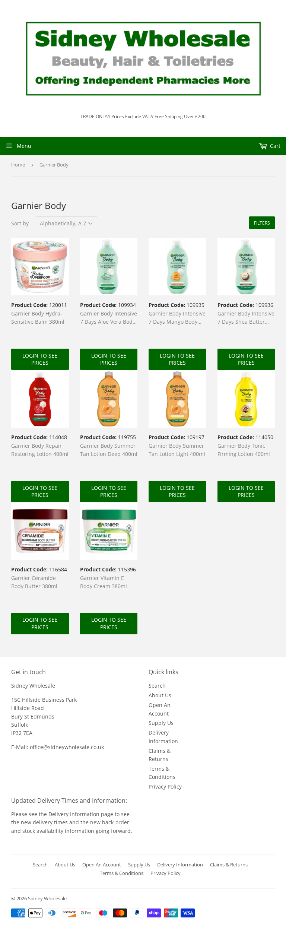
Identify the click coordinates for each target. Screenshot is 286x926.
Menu (24, 145)
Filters (262, 223)
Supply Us (161, 722)
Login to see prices (39, 359)
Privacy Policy (165, 786)
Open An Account (101, 864)
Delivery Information (74, 814)
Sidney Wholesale (47, 898)
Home (18, 164)
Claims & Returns (229, 864)
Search (157, 685)
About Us (160, 695)
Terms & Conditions (121, 873)
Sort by (20, 223)
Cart (274, 145)
